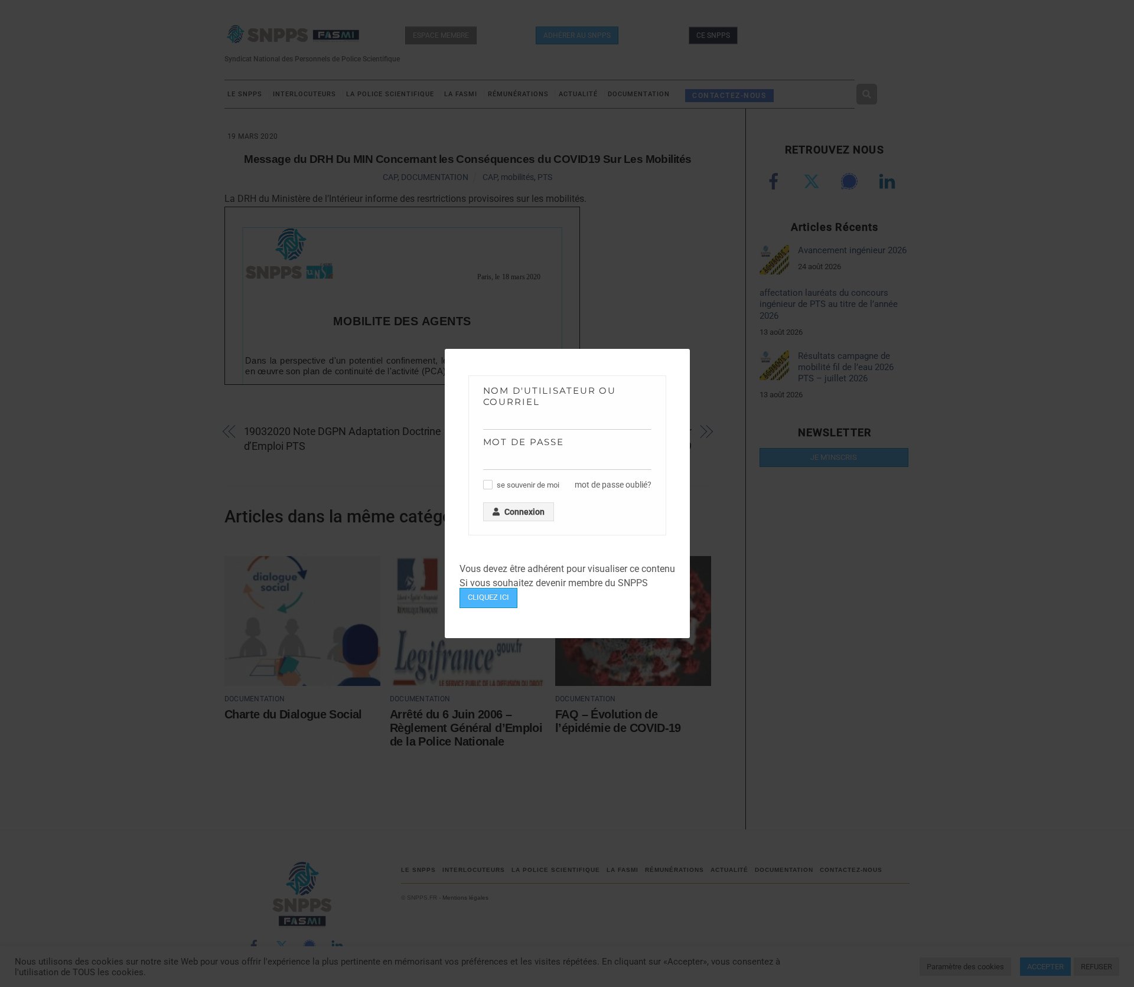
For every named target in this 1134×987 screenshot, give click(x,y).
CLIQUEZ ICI (488, 597)
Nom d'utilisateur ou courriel (550, 396)
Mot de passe (524, 441)
